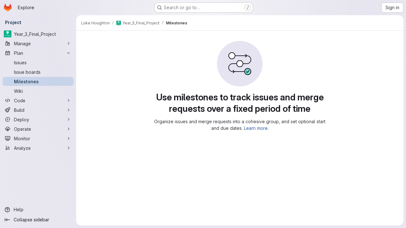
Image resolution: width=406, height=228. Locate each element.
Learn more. (256, 128)
